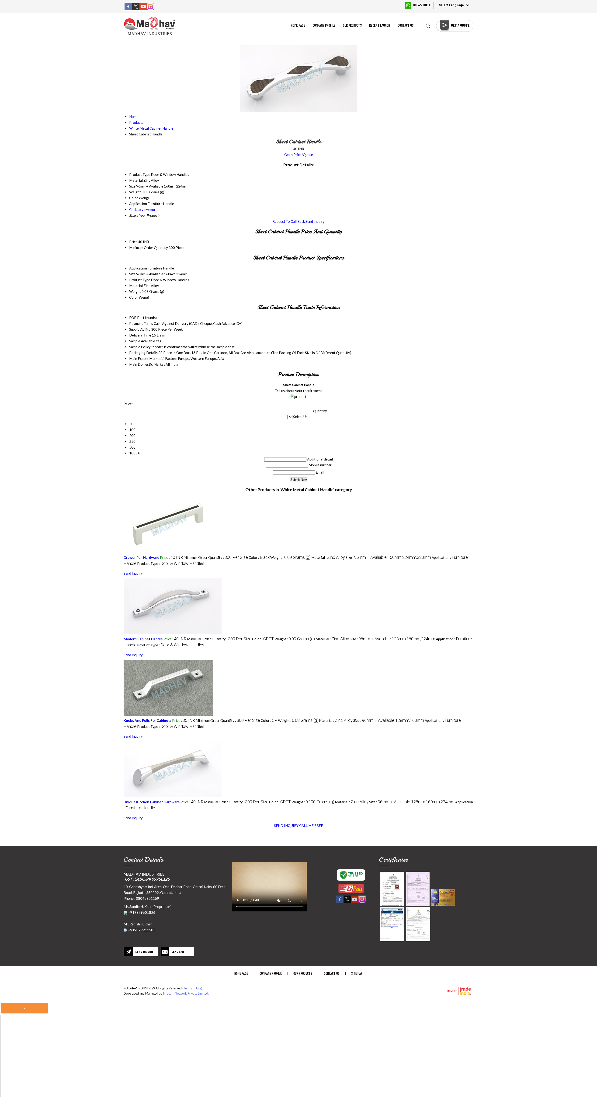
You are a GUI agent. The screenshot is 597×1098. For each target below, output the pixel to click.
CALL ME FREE (311, 825)
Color (133, 297)
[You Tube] (143, 9)
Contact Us (405, 25)
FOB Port (136, 317)
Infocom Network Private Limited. (186, 993)
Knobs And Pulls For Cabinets (147, 720)
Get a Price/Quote (298, 154)
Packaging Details (143, 353)
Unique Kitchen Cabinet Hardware (152, 802)
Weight (135, 291)
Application (138, 268)
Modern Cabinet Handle (143, 639)
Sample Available (142, 341)
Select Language (451, 5)
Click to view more (143, 209)
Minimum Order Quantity (148, 247)
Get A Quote (460, 25)
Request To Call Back (288, 221)
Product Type (139, 280)
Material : (328, 557)
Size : (388, 557)
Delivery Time (140, 335)
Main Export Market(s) (146, 358)
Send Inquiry (315, 221)
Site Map (357, 973)
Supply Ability (139, 329)
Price (133, 242)
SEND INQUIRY (286, 825)
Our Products (352, 25)
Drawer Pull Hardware (141, 557)
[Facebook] (128, 9)
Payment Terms (141, 323)
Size (132, 274)
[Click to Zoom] (392, 889)
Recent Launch (379, 25)
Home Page (298, 25)
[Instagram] (150, 9)
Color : (259, 557)
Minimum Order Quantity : (216, 557)
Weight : (290, 557)
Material (136, 285)
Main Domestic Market (147, 364)
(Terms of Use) (192, 988)
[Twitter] (135, 9)
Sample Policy (140, 347)
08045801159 (421, 5)
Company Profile (323, 25)
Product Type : (170, 563)
